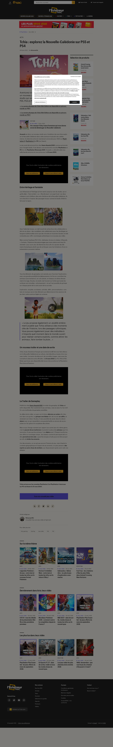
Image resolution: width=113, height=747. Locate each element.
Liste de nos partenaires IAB (40, 98)
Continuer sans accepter (76, 76)
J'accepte (74, 102)
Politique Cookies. (74, 90)
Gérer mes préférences (40, 102)
